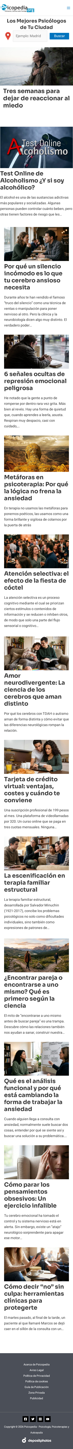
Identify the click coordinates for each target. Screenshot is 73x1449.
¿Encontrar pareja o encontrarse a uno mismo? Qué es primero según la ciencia (33, 991)
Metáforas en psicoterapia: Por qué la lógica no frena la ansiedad (36, 488)
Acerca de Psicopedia (37, 1365)
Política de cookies (36, 1381)
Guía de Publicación (37, 1387)
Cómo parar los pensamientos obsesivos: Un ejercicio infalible (30, 1195)
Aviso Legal (37, 1370)
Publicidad (36, 1398)
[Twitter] (33, 1419)
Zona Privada (36, 1393)
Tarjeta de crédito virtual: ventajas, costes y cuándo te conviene (32, 790)
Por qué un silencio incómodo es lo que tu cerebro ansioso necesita (33, 277)
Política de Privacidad (36, 1376)
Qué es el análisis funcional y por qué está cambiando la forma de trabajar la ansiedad (33, 1095)
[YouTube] (48, 1419)
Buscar (59, 36)
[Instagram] (40, 1419)
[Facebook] (25, 1419)
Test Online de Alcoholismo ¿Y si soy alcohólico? (32, 180)
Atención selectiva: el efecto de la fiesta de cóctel (36, 580)
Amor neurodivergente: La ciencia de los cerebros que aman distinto (34, 689)
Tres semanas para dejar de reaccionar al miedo (36, 98)
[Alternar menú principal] (68, 8)
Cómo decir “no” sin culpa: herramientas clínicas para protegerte (34, 1297)
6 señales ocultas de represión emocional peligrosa (35, 381)
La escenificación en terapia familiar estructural (34, 882)
